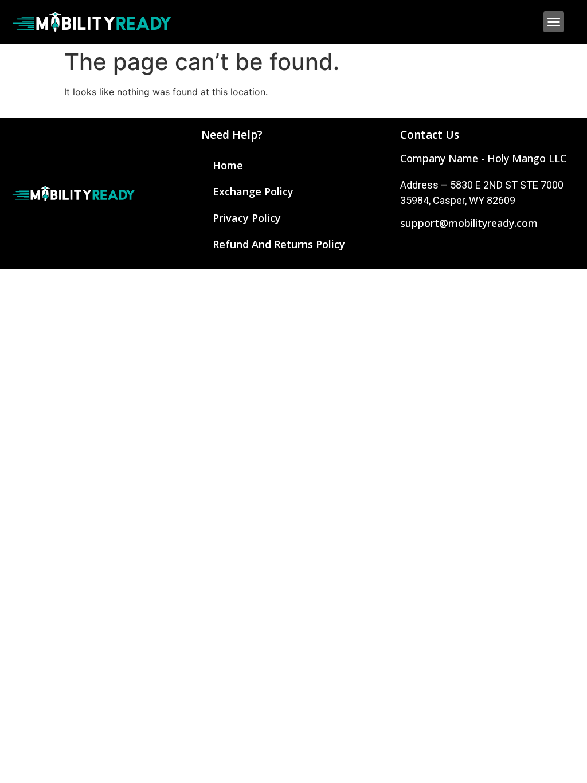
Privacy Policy (247, 218)
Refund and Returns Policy (279, 244)
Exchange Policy (253, 191)
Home (228, 165)
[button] (553, 21)
